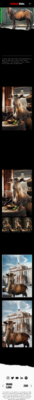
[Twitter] (12, 377)
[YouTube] (17, 377)
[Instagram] (8, 377)
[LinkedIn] (21, 377)
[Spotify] (26, 377)
